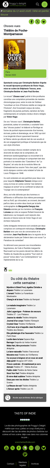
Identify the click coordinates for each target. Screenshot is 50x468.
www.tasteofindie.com (25, 442)
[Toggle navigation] (45, 4)
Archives (35, 464)
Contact (10, 464)
